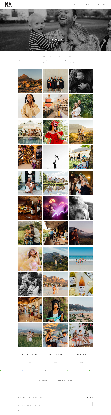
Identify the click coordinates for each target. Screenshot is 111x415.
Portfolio (86, 4)
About (79, 4)
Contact (104, 4)
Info (98, 4)
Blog (93, 4)
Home (73, 4)
